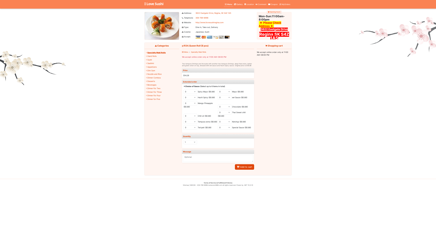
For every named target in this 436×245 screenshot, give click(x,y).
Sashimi (150, 63)
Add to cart (245, 167)
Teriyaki (204, 127)
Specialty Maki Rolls (156, 52)
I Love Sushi (153, 3)
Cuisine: (187, 32)
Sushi (149, 60)
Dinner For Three (154, 92)
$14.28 (186, 75)
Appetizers (152, 67)
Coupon (274, 4)
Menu (229, 4)
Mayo (238, 92)
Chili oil (204, 116)
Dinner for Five (153, 99)
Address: (187, 13)
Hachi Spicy (206, 97)
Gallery (239, 4)
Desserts (151, 81)
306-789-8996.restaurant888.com (209, 185)
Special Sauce (241, 127)
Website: (187, 22)
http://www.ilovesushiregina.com (210, 22)
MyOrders (285, 4)
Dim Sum (151, 70)
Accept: (187, 37)
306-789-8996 (202, 18)
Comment (261, 4)
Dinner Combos (154, 78)
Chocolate (240, 107)
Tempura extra (207, 122)
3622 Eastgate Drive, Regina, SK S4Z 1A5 (213, 13)
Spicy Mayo (206, 92)
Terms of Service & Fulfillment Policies (218, 183)
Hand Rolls (152, 56)
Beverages (151, 85)
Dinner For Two (153, 88)
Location (250, 4)
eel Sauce (239, 97)
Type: (186, 27)
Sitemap (186, 185)
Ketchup (239, 122)
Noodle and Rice (154, 74)
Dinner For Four (154, 95)
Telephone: (188, 18)
